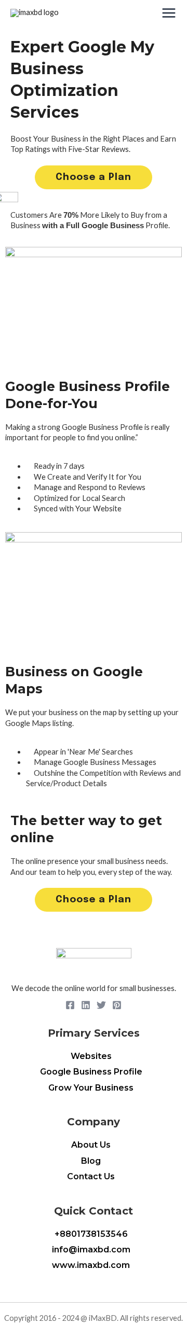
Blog (91, 1161)
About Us (91, 1145)
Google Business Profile (91, 1072)
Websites (91, 1056)
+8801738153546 (91, 1234)
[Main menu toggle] (169, 13)
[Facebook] (70, 1005)
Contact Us (91, 1176)
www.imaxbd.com (91, 1265)
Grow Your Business (90, 1088)
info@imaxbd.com (91, 1249)
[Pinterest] (117, 1005)
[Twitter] (101, 1005)
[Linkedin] (85, 1005)
